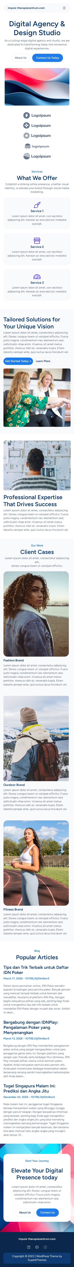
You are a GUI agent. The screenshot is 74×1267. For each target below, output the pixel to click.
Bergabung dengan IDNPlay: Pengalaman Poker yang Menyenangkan (30, 1027)
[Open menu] (64, 8)
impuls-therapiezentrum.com (26, 8)
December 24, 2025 (15, 1097)
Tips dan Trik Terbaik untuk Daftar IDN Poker (36, 970)
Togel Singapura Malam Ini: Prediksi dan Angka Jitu (29, 1088)
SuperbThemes (37, 1260)
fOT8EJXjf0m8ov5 (37, 978)
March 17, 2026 (13, 978)
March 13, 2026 (13, 1038)
